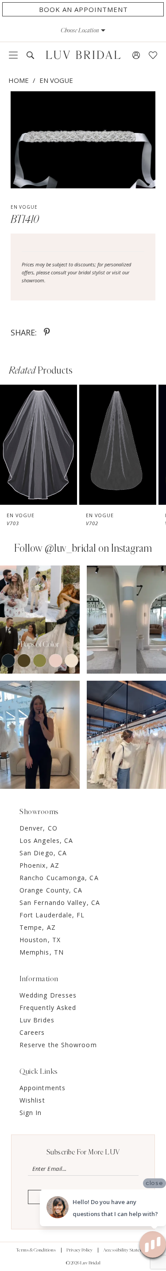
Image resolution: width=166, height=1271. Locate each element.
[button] (83, 30)
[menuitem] (13, 55)
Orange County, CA (50, 890)
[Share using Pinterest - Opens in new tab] (46, 332)
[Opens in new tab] (40, 619)
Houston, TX (40, 940)
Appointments (42, 1088)
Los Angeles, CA (46, 840)
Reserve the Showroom (58, 1045)
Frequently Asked (47, 1007)
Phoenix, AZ (39, 865)
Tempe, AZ (37, 927)
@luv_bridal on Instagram (98, 548)
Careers (32, 1032)
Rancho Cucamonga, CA (59, 877)
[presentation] (38, 445)
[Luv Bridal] (83, 55)
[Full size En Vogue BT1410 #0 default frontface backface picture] (83, 139)
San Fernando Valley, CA (59, 902)
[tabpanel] (83, 139)
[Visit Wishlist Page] (153, 55)
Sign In (30, 1112)
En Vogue (56, 80)
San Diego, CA (43, 853)
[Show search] (30, 55)
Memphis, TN (41, 952)
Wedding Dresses (48, 995)
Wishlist (32, 1100)
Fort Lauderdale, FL (52, 915)
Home (18, 80)
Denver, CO (38, 828)
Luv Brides (36, 1020)
